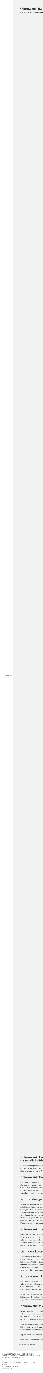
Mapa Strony (7, 1368)
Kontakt (5, 1364)
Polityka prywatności (10, 1366)
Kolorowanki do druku (27, 12)
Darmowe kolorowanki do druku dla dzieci (19, 1362)
